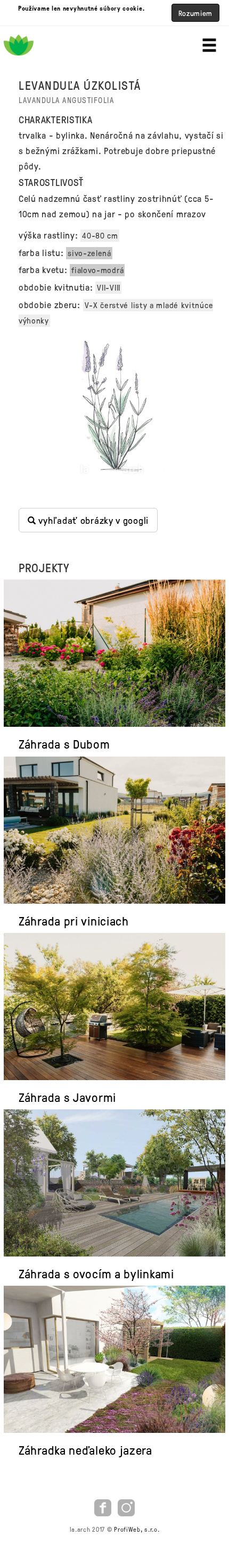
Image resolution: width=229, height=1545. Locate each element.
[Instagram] (126, 1506)
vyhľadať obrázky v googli (92, 520)
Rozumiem (195, 13)
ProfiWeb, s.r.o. (136, 1529)
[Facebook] (104, 1506)
